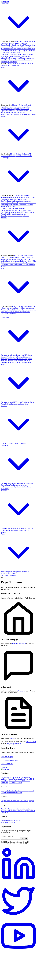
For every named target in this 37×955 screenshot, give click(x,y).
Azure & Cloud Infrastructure (16, 111)
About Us (4, 809)
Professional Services (18, 264)
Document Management (22, 777)
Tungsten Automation (20, 485)
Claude (16, 210)
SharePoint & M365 (27, 779)
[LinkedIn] (18, 881)
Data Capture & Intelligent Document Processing (18, 47)
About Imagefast (6, 572)
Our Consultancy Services (9, 760)
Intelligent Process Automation (17, 55)
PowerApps (15, 216)
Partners (20, 809)
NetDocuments (6, 487)
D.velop (13, 208)
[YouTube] (18, 953)
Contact (3, 821)
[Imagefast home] (5, 2)
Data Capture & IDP (7, 777)
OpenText (15, 201)
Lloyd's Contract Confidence (17, 64)
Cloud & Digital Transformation (20, 362)
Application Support (15, 108)
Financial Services (18, 258)
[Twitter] (18, 917)
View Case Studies (7, 764)
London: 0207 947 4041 (14, 821)
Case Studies (24, 801)
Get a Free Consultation (8, 313)
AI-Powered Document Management (18, 50)
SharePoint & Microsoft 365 (17, 57)
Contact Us (4, 767)
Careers (19, 312)
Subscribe (24, 838)
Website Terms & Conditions (14, 811)
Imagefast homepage (19, 643)
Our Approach (19, 308)
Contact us (21, 691)
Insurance (11, 528)
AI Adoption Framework (18, 42)
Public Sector (18, 262)
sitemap (12, 738)
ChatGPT (17, 212)
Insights (3, 266)
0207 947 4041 (31, 742)
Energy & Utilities (16, 260)
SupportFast (18, 114)
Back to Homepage (7, 757)
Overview (4, 355)
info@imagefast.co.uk (13, 743)
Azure (13, 214)
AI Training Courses (16, 44)
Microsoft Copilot (18, 198)
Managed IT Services (16, 106)
